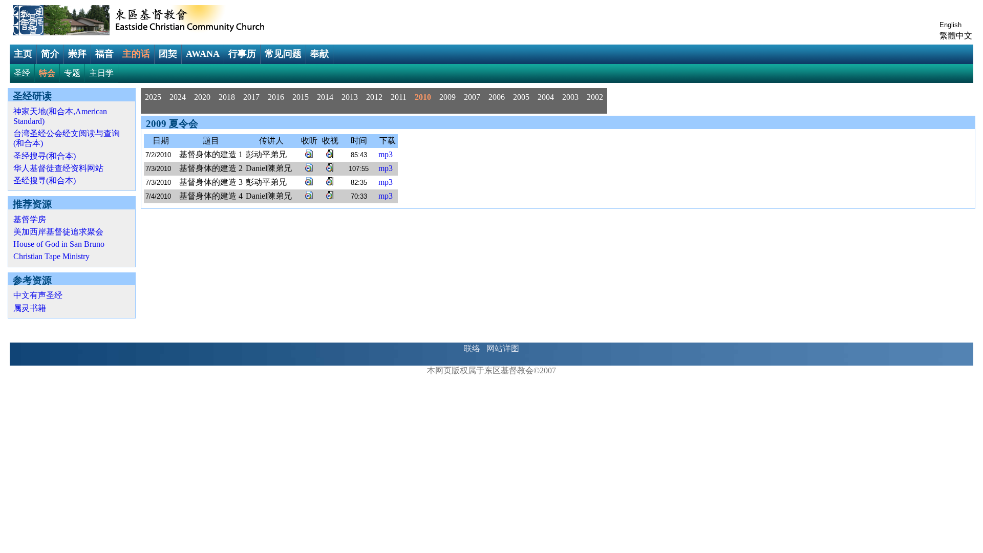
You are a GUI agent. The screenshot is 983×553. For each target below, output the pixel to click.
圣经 (22, 73)
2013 (349, 97)
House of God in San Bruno (58, 244)
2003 (570, 97)
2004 (546, 97)
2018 (227, 97)
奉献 (319, 54)
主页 (23, 54)
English (950, 25)
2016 (276, 97)
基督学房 (29, 219)
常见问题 (283, 54)
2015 (300, 97)
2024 (177, 97)
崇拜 (77, 54)
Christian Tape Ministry (51, 256)
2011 (399, 97)
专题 (72, 73)
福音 (104, 54)
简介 (50, 54)
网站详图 (502, 348)
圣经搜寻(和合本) (44, 156)
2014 (325, 97)
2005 (521, 97)
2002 (595, 97)
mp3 (385, 154)
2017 (251, 97)
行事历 (242, 54)
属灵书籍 (29, 308)
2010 (423, 97)
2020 (202, 97)
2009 (447, 97)
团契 (168, 54)
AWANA (203, 54)
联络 (472, 348)
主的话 (136, 54)
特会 (47, 73)
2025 (153, 97)
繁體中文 (955, 35)
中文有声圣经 (37, 295)
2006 (496, 97)
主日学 (101, 73)
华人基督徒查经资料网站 (58, 168)
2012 (374, 97)
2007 (472, 97)
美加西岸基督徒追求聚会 (58, 231)
